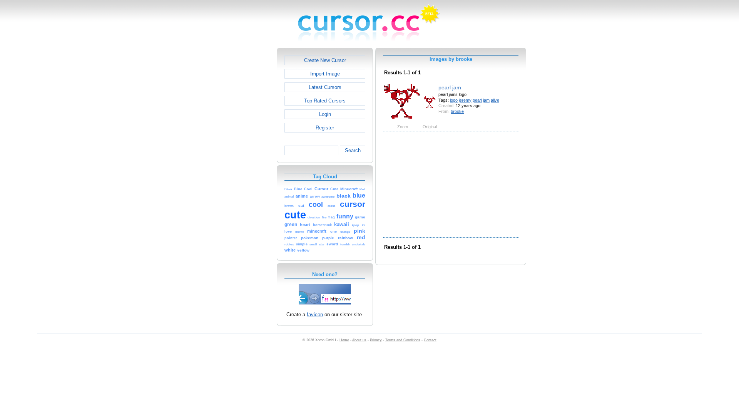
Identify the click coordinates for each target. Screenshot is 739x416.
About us (359, 340)
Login (325, 114)
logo (454, 100)
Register (325, 128)
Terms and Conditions (402, 340)
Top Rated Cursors (325, 101)
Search (353, 150)
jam (486, 100)
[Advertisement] (243, 163)
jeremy (465, 100)
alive (495, 100)
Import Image (325, 74)
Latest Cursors (325, 87)
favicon (315, 314)
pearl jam (449, 87)
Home (344, 340)
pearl (477, 100)
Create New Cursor (325, 60)
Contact (430, 340)
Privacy (376, 340)
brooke (457, 111)
